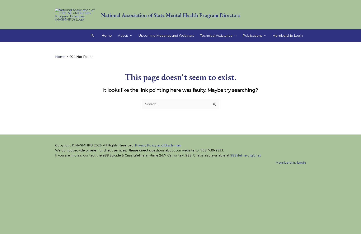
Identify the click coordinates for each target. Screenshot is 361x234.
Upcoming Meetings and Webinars (166, 35)
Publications (252, 35)
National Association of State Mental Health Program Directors (170, 15)
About (123, 35)
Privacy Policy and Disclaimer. (158, 145)
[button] (92, 35)
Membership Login (287, 35)
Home (107, 35)
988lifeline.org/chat (245, 155)
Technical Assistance (216, 35)
